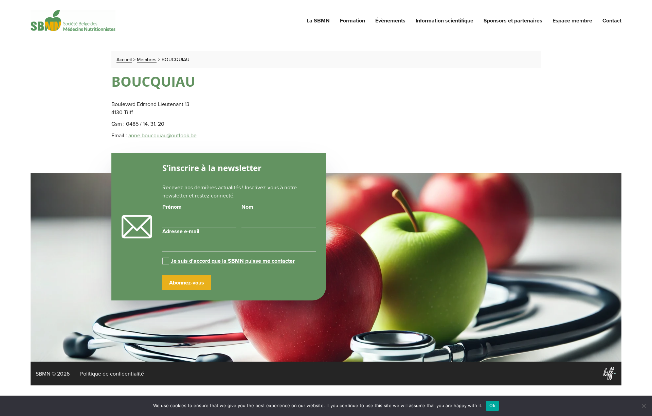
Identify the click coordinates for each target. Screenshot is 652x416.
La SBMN (318, 20)
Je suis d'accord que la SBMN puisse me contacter (233, 261)
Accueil (124, 59)
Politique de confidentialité (112, 373)
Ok (492, 405)
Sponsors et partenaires (513, 20)
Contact (611, 20)
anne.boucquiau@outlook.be (162, 135)
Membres (147, 59)
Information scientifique (444, 20)
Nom (247, 207)
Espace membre (572, 20)
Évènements (390, 20)
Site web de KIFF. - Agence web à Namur (609, 373)
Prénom (172, 207)
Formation (352, 20)
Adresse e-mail (180, 231)
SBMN (73, 20)
